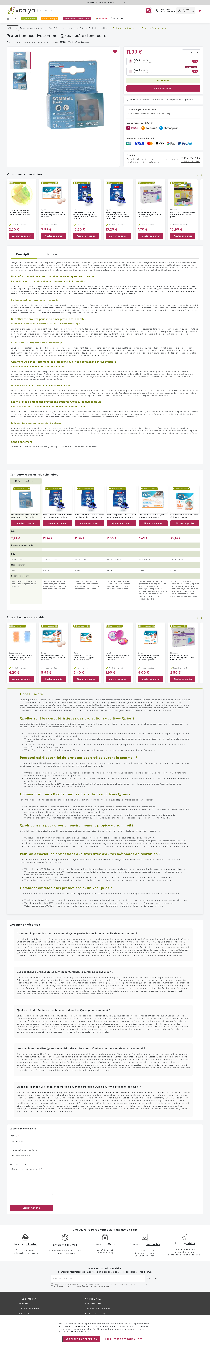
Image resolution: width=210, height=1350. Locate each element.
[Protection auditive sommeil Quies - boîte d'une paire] (25, 499)
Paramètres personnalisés (123, 1339)
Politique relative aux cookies (74, 1332)
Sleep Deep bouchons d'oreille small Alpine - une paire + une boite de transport (117, 216)
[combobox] (94, 10)
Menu (14, 18)
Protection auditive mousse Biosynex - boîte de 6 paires (182, 658)
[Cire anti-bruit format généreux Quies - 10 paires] (153, 499)
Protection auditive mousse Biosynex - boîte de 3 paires (149, 215)
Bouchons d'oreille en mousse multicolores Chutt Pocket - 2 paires (20, 213)
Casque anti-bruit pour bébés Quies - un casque (184, 516)
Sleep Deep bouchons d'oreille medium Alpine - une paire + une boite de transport (89, 516)
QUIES (62, 42)
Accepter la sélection (81, 1339)
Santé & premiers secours (62, 28)
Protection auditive (98, 28)
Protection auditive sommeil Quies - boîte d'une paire (24, 516)
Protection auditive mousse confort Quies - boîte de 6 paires (84, 658)
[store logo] (21, 11)
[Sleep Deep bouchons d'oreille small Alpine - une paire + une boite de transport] (121, 499)
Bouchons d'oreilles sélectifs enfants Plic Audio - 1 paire (182, 215)
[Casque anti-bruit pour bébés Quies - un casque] (184, 499)
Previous (197, 174)
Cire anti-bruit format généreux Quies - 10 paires (152, 516)
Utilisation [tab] (49, 254)
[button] (114, 52)
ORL (82, 28)
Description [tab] (24, 254)
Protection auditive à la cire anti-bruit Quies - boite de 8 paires (149, 658)
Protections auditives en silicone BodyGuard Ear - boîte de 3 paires (21, 658)
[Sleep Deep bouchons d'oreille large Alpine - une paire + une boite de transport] (57, 499)
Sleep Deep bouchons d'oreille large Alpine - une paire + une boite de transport (85, 216)
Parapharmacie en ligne (32, 28)
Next (201, 174)
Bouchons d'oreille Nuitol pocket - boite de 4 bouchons (117, 658)
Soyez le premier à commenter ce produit (28, 42)
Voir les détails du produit (78, 42)
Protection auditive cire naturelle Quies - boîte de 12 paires (53, 215)
